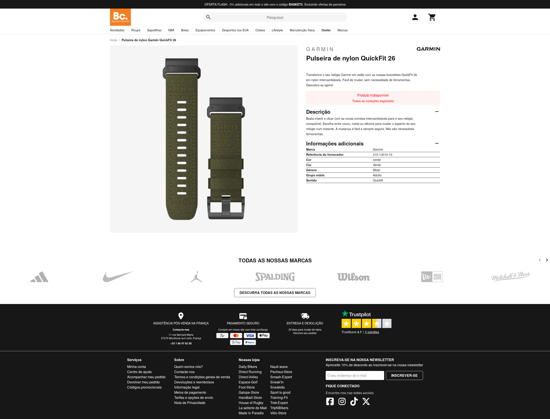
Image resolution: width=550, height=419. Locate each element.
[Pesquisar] (208, 17)
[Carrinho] (432, 17)
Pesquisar (275, 17)
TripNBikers (279, 407)
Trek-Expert (279, 402)
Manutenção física (302, 30)
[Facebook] (330, 402)
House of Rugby (251, 402)
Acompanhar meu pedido (146, 376)
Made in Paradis (251, 412)
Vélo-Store (278, 412)
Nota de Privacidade (189, 402)
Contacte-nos (181, 329)
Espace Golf (248, 382)
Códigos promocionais (144, 387)
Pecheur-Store (281, 371)
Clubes (260, 30)
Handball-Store (250, 397)
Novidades (117, 30)
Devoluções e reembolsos (194, 382)
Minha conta (136, 366)
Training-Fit (279, 397)
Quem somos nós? (188, 366)
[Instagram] (342, 402)
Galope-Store (249, 392)
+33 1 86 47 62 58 (181, 343)
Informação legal (187, 387)
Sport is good (280, 392)
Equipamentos (205, 30)
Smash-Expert (281, 376)
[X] (366, 402)
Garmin (320, 48)
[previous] (540, 260)
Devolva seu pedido (305, 333)
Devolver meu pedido (143, 382)
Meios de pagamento (190, 392)
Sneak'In (277, 382)
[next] (547, 260)
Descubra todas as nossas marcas (275, 292)
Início (113, 40)
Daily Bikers (248, 366)
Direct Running (250, 371)
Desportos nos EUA (235, 30)
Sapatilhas (154, 30)
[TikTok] (354, 402)
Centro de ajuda (139, 371)
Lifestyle (277, 30)
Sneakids (277, 387)
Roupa (135, 30)
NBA (171, 30)
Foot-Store (247, 387)
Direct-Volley (248, 376)
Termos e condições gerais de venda (202, 376)
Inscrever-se (404, 375)
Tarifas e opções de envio (193, 397)
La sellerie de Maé (253, 407)
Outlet (326, 30)
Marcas (343, 30)
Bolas (185, 30)
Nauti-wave (279, 366)
